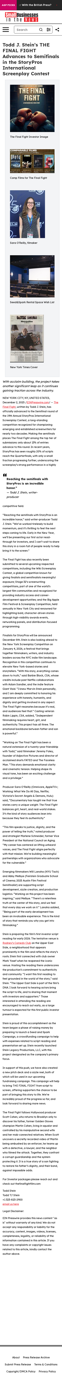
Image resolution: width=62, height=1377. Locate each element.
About (16, 1357)
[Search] (41, 29)
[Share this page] (57, 29)
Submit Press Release (18, 1364)
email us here (11, 1204)
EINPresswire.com (38, 402)
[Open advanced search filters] (48, 29)
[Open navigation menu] (6, 29)
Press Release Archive (36, 1357)
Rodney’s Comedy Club (17, 943)
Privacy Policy (47, 1371)
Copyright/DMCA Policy (20, 1371)
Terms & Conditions (45, 1364)
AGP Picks (8, 5)
